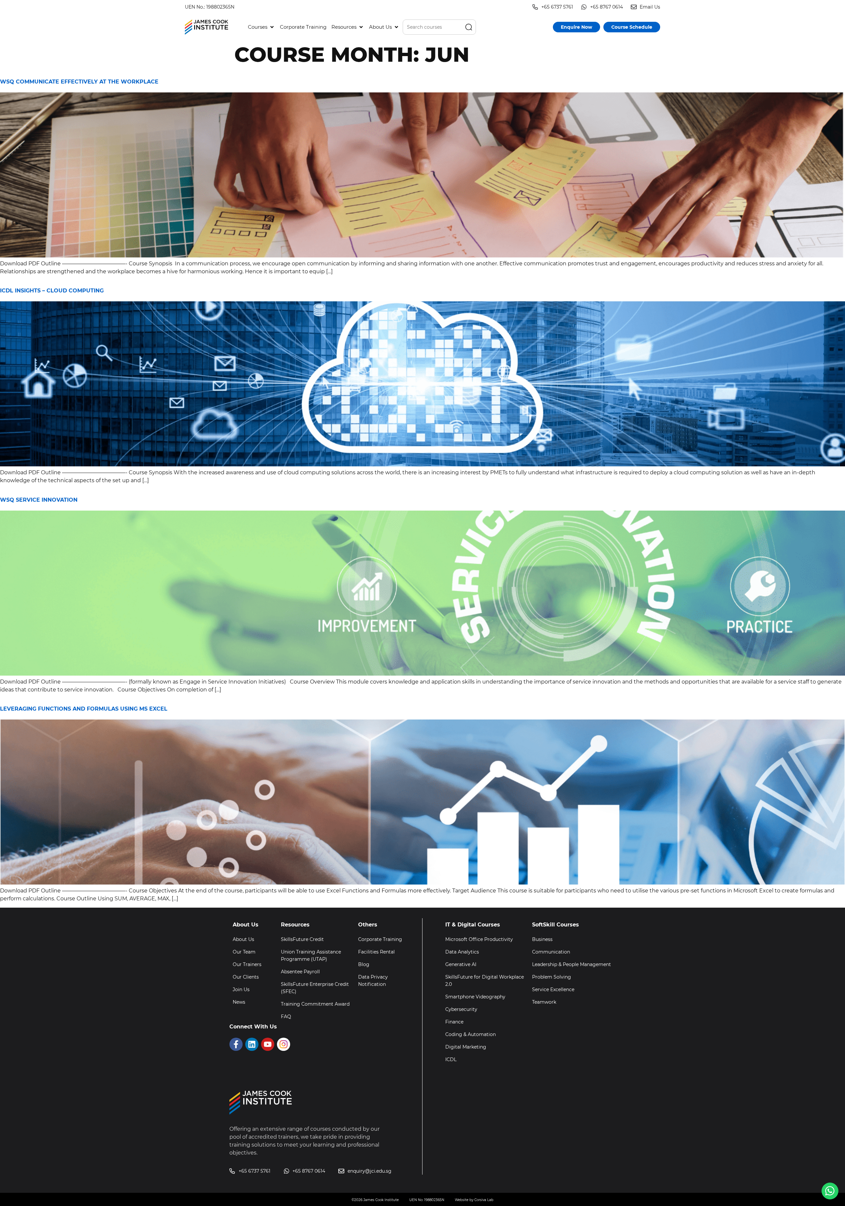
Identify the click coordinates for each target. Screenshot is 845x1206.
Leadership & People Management (571, 964)
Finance (454, 1022)
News (239, 1002)
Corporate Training (380, 939)
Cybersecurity (461, 1009)
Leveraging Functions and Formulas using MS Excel (83, 709)
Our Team (244, 952)
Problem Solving (551, 977)
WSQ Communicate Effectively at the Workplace (79, 82)
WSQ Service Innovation (39, 500)
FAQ (286, 1017)
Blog (363, 964)
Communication (551, 952)
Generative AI (460, 964)
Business (542, 939)
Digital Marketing (465, 1047)
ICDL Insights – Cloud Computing (52, 290)
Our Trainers (247, 964)
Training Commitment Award (315, 1004)
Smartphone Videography (475, 997)
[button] (261, 27)
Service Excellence (553, 989)
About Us (243, 939)
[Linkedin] (251, 1044)
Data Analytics (462, 952)
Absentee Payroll (300, 972)
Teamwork (544, 1002)
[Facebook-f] (236, 1044)
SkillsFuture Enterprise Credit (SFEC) (315, 987)
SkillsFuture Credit (302, 939)
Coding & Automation (470, 1034)
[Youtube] (267, 1044)
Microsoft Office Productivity (479, 939)
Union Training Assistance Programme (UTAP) (311, 955)
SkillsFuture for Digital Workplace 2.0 (484, 980)
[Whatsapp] (830, 1191)
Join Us (241, 989)
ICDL (450, 1059)
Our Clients (246, 977)
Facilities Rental (376, 952)
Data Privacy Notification (373, 980)
